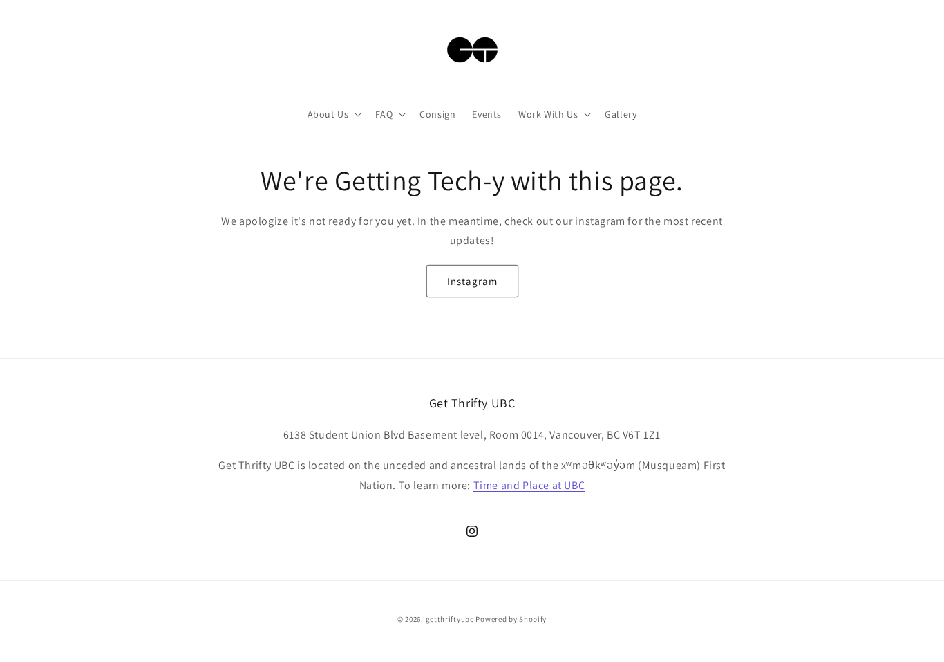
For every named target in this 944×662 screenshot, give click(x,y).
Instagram (472, 281)
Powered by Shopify (511, 619)
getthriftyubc (450, 619)
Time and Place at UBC (529, 485)
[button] (333, 114)
